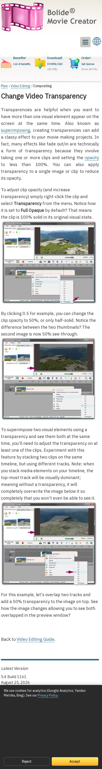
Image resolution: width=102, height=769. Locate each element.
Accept (75, 761)
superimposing (15, 130)
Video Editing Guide (35, 639)
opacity (92, 157)
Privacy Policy (48, 695)
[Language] (97, 41)
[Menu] (85, 42)
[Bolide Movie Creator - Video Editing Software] (50, 17)
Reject (27, 761)
